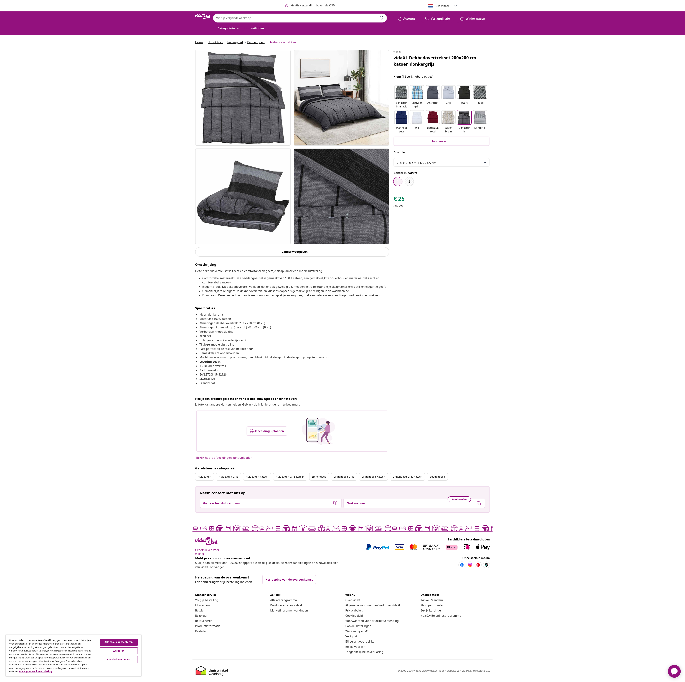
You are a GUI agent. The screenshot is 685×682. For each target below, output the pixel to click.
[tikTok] (486, 565)
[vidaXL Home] (202, 16)
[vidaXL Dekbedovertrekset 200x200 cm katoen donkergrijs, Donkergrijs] (243, 97)
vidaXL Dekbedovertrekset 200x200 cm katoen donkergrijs (435, 61)
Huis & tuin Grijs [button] (228, 476)
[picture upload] (318, 431)
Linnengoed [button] (319, 476)
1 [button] (398, 181)
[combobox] (300, 18)
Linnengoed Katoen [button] (373, 476)
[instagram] (470, 565)
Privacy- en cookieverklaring (35, 671)
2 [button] (409, 181)
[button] (401, 97)
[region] (73, 655)
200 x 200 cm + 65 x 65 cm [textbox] (416, 163)
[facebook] (462, 565)
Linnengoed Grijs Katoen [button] (407, 476)
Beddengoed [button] (437, 476)
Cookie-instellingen (358, 626)
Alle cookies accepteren (119, 642)
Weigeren (119, 650)
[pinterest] (478, 565)
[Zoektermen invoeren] (381, 18)
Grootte (399, 152)
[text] (399, 199)
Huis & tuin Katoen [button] (257, 476)
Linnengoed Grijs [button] (344, 476)
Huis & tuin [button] (204, 476)
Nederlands (442, 5)
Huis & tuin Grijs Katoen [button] (290, 476)
